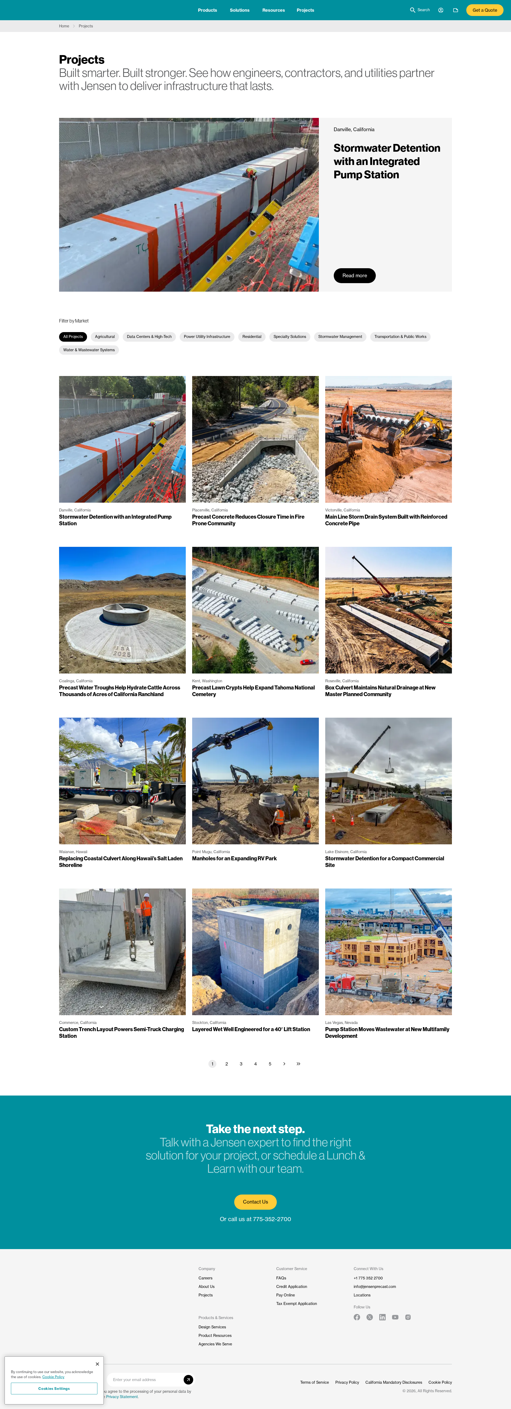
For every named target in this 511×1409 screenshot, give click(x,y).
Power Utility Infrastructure (207, 336)
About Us (207, 1286)
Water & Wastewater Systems (89, 350)
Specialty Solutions (290, 336)
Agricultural (105, 336)
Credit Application (291, 1286)
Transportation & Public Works (400, 336)
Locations (362, 1295)
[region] (54, 1380)
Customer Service (291, 1268)
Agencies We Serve (215, 1344)
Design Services (212, 1327)
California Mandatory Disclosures (393, 1382)
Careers (205, 1278)
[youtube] (395, 1317)
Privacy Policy (347, 1382)
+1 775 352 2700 (368, 1278)
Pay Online (285, 1295)
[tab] (207, 10)
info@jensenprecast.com (375, 1286)
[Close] (97, 1364)
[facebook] (357, 1317)
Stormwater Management (340, 336)
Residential (251, 336)
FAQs (281, 1278)
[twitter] (369, 1317)
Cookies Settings (54, 1388)
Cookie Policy (440, 1382)
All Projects (73, 336)
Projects (305, 10)
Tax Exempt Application (296, 1303)
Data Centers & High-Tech (149, 336)
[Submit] (188, 1380)
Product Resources (215, 1335)
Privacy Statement (122, 1396)
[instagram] (408, 1317)
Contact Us (255, 1202)
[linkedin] (382, 1317)
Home (64, 26)
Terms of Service (314, 1382)
